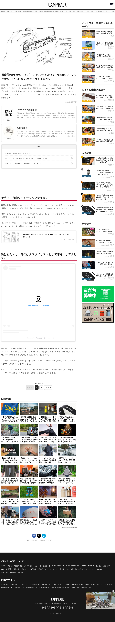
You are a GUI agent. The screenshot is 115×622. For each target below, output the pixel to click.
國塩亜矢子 (111, 48)
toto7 (112, 122)
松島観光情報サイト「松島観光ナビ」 (12, 587)
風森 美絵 (21, 128)
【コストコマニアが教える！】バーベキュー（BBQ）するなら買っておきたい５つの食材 (104, 79)
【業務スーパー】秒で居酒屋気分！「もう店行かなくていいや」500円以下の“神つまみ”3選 (104, 45)
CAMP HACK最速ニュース (107, 177)
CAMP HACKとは (6, 566)
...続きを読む (71, 118)
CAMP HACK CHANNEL (73, 566)
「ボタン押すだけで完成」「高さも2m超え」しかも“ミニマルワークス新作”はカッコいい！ (104, 186)
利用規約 (40, 569)
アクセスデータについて (96, 569)
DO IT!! (84, 566)
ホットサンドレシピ (46, 540)
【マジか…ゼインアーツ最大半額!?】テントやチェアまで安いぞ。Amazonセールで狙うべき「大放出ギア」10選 (104, 254)
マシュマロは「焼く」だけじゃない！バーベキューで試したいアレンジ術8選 (104, 97)
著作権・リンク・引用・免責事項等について (73, 569)
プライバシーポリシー (51, 569)
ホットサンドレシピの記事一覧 (42, 11)
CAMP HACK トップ (7, 11)
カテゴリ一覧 (27, 566)
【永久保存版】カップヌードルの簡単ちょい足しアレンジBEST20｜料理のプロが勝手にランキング (104, 56)
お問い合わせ (25, 569)
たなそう (111, 165)
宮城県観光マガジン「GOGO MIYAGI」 (38, 587)
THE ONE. (91, 566)
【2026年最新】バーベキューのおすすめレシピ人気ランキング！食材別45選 (105, 130)
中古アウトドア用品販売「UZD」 (82, 587)
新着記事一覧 (18, 566)
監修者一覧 (46, 566)
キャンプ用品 (86, 164)
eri (113, 70)
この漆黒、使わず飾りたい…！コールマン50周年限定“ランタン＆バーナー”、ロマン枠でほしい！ (104, 173)
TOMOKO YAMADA (109, 81)
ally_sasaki (111, 133)
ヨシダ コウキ (110, 145)
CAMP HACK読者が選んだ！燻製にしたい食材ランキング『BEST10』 (104, 33)
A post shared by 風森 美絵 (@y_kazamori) (38, 338)
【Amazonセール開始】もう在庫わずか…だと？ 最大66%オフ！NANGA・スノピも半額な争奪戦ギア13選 (104, 210)
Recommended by (67, 527)
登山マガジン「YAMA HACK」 (10, 584)
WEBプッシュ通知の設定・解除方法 (12, 572)
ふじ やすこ (111, 111)
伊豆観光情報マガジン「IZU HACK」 (102, 584)
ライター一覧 (37, 566)
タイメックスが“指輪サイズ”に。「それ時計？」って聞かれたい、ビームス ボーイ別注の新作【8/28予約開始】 (104, 243)
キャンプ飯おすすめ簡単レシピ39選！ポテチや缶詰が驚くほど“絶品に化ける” (104, 67)
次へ (47, 387)
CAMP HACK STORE (58, 566)
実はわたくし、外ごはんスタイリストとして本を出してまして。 (28, 158)
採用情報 (16, 569)
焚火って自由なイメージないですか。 (18, 153)
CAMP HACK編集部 (26, 109)
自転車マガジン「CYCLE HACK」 (52, 584)
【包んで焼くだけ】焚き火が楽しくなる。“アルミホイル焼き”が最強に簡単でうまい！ (105, 108)
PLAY (2, 569)
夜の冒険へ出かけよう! (103, 566)
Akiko (112, 37)
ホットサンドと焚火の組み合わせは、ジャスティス (23, 163)
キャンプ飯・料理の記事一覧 (23, 11)
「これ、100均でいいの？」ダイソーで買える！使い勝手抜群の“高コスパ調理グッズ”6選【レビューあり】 (105, 232)
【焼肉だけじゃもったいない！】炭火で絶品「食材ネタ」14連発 (104, 119)
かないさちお (110, 190)
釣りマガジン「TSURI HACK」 (31, 584)
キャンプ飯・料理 (32, 540)
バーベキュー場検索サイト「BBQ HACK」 (76, 584)
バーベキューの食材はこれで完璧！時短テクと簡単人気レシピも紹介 (104, 141)
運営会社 (9, 569)
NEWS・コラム (86, 176)
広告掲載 (33, 569)
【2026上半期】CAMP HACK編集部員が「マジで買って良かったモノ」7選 (104, 197)
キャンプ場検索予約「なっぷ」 (61, 587)
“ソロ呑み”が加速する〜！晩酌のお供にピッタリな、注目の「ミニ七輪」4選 (104, 160)
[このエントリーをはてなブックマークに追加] (44, 536)
